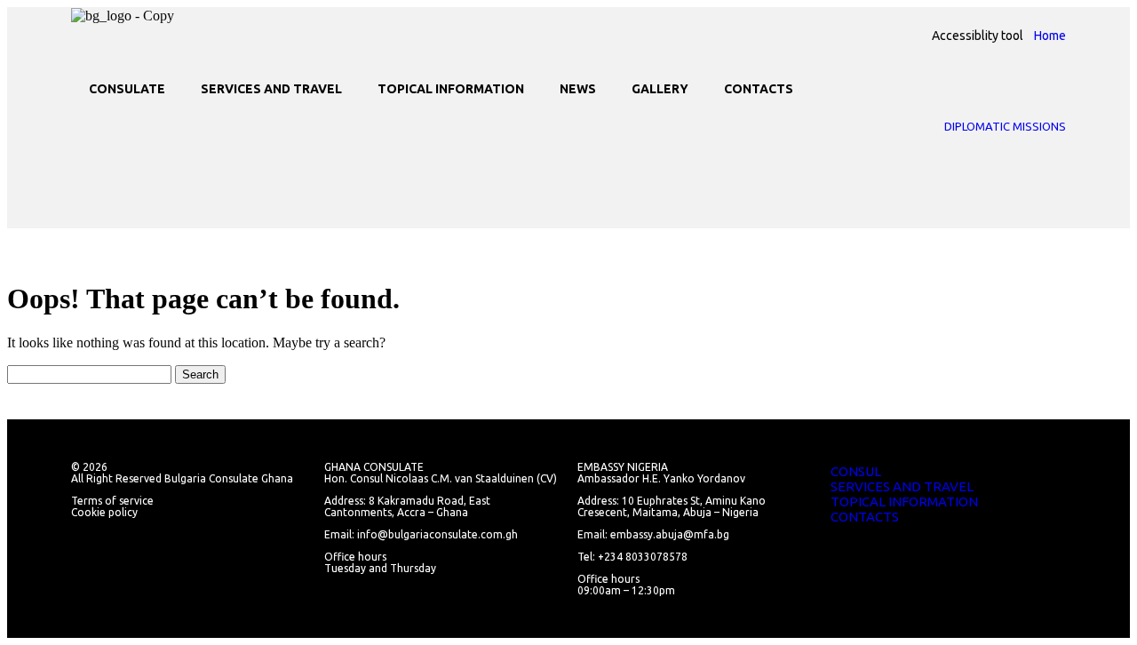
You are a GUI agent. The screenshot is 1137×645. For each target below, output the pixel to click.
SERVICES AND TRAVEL (271, 89)
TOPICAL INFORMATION (451, 89)
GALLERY (660, 89)
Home (1050, 35)
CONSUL (856, 471)
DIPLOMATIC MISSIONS (1005, 126)
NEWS (578, 89)
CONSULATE (127, 89)
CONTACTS (758, 89)
